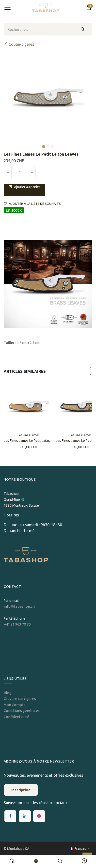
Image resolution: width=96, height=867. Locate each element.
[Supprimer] (7, 172)
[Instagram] (39, 816)
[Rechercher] (82, 29)
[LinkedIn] (25, 816)
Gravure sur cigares (20, 698)
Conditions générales (22, 710)
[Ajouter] (31, 172)
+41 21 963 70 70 (17, 624)
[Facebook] (10, 816)
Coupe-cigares (21, 44)
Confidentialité (16, 717)
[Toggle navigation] (7, 7)
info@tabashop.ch (19, 606)
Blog (7, 693)
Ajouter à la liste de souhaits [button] (35, 203)
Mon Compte (15, 705)
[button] (8, 143)
